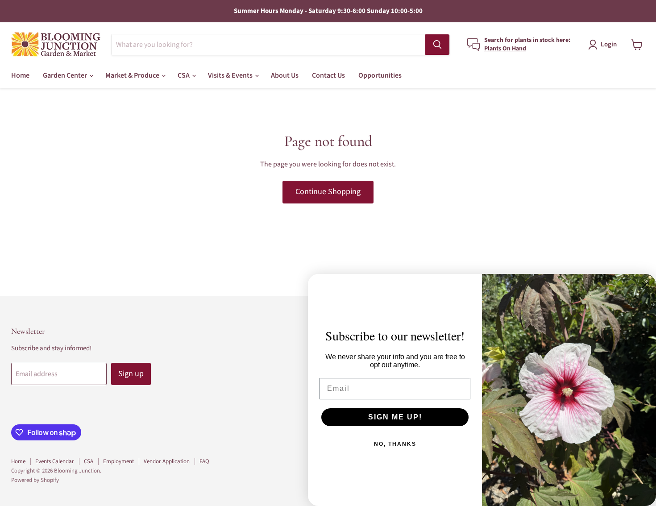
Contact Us (328, 75)
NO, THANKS (395, 444)
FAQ (204, 461)
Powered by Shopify (35, 480)
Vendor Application (167, 461)
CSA (184, 75)
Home (20, 75)
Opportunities (380, 75)
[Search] (437, 44)
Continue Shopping (328, 191)
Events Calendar (54, 461)
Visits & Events (231, 75)
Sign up (131, 373)
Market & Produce (133, 75)
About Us (285, 75)
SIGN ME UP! (395, 417)
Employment (118, 461)
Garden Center (65, 75)
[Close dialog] (645, 285)
